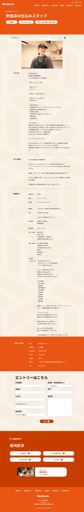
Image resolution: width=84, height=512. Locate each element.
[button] (78, 5)
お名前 (17, 396)
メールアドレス (20, 404)
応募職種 (18, 382)
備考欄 (50, 396)
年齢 (49, 389)
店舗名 (17, 389)
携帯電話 (18, 411)
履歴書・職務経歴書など (56, 382)
